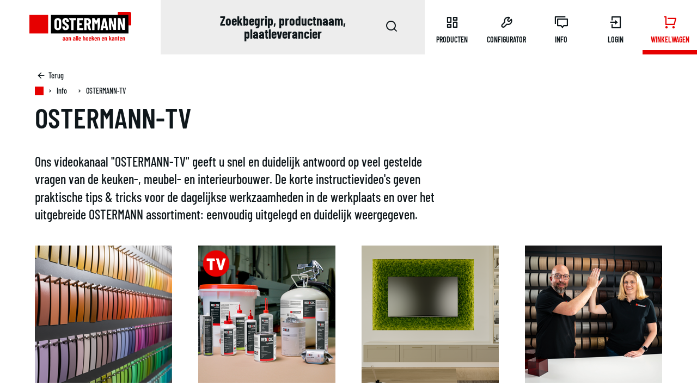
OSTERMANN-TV (106, 90)
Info (62, 90)
